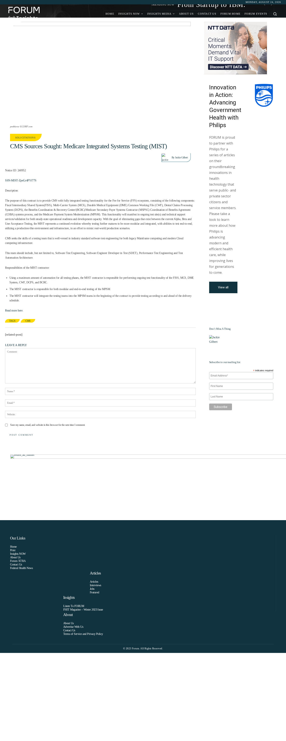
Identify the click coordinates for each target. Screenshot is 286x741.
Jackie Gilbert (181, 157)
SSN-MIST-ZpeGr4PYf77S (20, 180)
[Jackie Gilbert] (167, 157)
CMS (28, 320)
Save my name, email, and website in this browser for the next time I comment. (47, 424)
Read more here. (14, 310)
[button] (275, 14)
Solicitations (25, 137)
